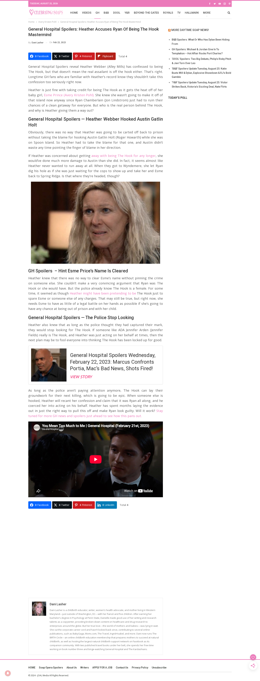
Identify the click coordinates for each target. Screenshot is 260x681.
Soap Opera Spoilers (51, 667)
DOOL (116, 12)
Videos (86, 12)
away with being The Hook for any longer (123, 156)
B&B (106, 12)
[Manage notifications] (8, 673)
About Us (72, 667)
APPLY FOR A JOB (102, 667)
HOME (74, 12)
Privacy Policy (140, 667)
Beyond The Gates (146, 12)
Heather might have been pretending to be (103, 293)
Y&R (127, 12)
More (206, 12)
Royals (168, 12)
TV (179, 12)
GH (97, 12)
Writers (84, 667)
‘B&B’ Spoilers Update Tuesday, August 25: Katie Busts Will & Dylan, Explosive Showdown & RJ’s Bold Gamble (201, 73)
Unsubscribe (159, 667)
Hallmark (192, 12)
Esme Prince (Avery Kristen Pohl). (69, 95)
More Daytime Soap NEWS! (190, 30)
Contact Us (122, 667)
